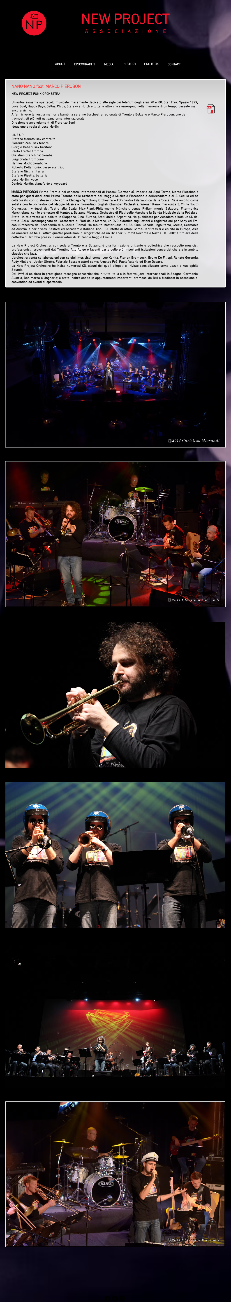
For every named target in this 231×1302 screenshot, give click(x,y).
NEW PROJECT (125, 20)
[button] (152, 64)
